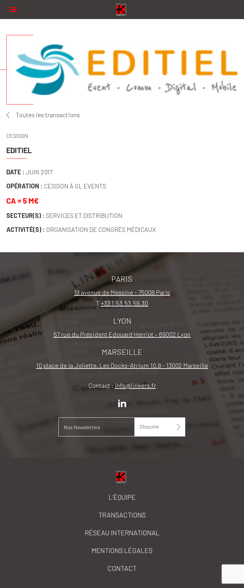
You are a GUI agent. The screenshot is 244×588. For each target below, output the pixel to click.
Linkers (122, 6)
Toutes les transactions (48, 114)
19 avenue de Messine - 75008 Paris (122, 292)
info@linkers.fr (135, 385)
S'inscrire (149, 426)
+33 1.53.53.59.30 (124, 303)
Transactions (122, 514)
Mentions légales (122, 550)
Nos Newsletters (82, 427)
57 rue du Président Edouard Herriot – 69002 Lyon (122, 334)
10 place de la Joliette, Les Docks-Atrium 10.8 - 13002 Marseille (122, 365)
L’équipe (122, 497)
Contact (122, 568)
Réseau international (122, 532)
